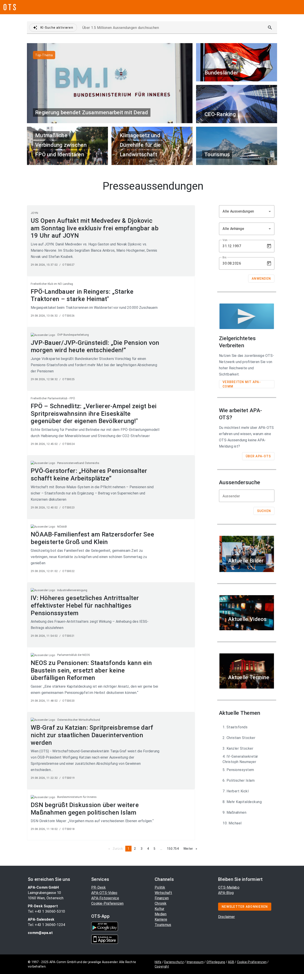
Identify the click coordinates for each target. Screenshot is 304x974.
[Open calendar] (269, 246)
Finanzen (162, 898)
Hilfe (158, 962)
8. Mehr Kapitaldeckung (242, 802)
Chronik (160, 903)
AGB (231, 962)
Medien (161, 914)
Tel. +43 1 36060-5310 (46, 911)
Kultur (159, 909)
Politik (160, 887)
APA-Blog (226, 893)
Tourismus (163, 925)
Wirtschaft (163, 893)
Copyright (162, 966)
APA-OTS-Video (104, 893)
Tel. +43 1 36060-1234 (46, 925)
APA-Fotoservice (105, 898)
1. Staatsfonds (235, 727)
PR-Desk (98, 887)
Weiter (191, 848)
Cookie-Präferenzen (107, 903)
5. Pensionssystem (238, 770)
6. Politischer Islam (239, 780)
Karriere (161, 919)
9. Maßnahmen (234, 812)
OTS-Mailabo (228, 887)
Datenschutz (174, 962)
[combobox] (247, 211)
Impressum (195, 962)
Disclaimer (226, 917)
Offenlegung (216, 962)
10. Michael (232, 823)
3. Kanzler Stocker (238, 748)
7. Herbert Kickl (236, 791)
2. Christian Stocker (239, 738)
